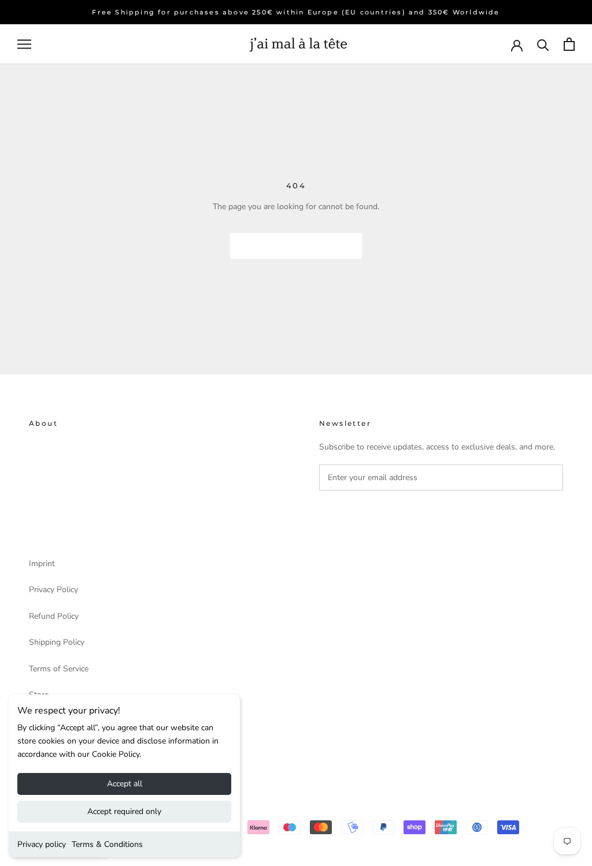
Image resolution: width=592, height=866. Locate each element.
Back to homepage (296, 245)
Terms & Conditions (107, 844)
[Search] (543, 44)
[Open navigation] (24, 44)
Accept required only (124, 811)
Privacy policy (41, 844)
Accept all (124, 783)
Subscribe (363, 515)
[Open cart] (569, 44)
